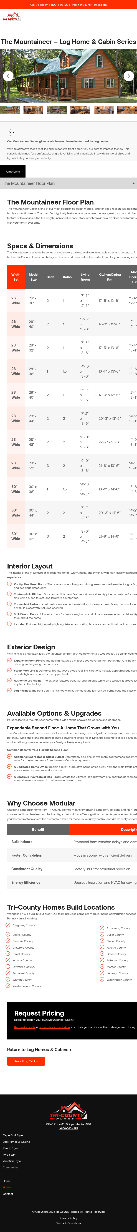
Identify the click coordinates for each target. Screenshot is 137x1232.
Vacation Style (12, 1161)
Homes (7, 1187)
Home (7, 1181)
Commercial (10, 1167)
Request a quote (24, 1027)
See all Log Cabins (26, 1061)
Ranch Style (10, 1148)
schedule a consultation (54, 1027)
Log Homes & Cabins (16, 1141)
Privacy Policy (68, 1218)
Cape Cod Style (13, 1135)
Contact (8, 1193)
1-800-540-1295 (68, 1128)
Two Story (9, 1154)
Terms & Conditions (68, 1223)
